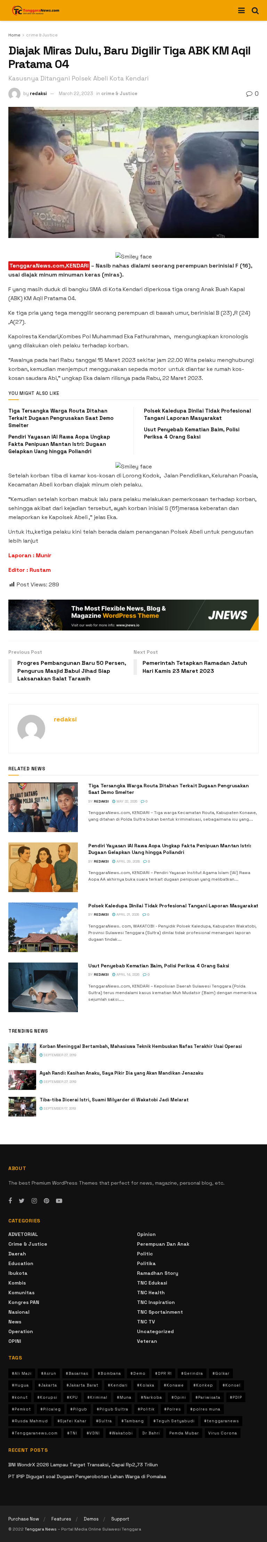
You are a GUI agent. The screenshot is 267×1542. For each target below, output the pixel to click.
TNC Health (151, 1292)
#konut (20, 1397)
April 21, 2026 (127, 914)
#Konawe (174, 1385)
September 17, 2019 (59, 1108)
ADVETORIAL (23, 1234)
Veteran (147, 1341)
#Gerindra (192, 1373)
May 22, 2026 (126, 801)
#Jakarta (47, 1385)
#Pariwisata (207, 1397)
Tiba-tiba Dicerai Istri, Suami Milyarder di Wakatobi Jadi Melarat (114, 1100)
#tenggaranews (221, 1420)
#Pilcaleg (50, 1409)
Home (14, 35)
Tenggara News (41, 1529)
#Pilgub (78, 1409)
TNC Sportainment (160, 1312)
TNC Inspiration (156, 1302)
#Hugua (20, 1385)
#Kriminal (97, 1397)
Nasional (19, 1312)
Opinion (146, 1234)
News (14, 1322)
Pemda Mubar (184, 1433)
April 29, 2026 (127, 861)
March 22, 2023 (76, 93)
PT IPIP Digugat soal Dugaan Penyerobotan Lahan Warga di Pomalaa (87, 1476)
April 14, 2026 (127, 974)
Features (61, 1519)
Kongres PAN (23, 1302)
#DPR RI (163, 1373)
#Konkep (203, 1385)
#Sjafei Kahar (72, 1420)
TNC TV (146, 1322)
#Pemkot (21, 1409)
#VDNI (93, 1433)
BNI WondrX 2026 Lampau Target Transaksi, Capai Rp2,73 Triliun (83, 1464)
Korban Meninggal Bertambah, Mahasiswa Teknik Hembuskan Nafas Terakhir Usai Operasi (141, 1046)
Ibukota (17, 1273)
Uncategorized (155, 1331)
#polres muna (205, 1409)
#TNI (72, 1433)
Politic (145, 1254)
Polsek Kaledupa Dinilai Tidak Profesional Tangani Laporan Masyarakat (173, 906)
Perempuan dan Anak (163, 1244)
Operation (20, 1331)
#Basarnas (77, 1373)
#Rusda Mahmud (30, 1420)
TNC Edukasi (152, 1283)
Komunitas (21, 1292)
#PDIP (236, 1397)
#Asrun (48, 1373)
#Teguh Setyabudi (174, 1420)
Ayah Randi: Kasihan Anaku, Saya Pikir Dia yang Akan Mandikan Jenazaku (121, 1073)
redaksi (38, 93)
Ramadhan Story (157, 1273)
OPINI (14, 1341)
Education (20, 1263)
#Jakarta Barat (82, 1385)
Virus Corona (222, 1433)
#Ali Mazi (22, 1373)
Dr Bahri (151, 1433)
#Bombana (109, 1373)
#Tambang (132, 1420)
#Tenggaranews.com (35, 1433)
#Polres (172, 1409)
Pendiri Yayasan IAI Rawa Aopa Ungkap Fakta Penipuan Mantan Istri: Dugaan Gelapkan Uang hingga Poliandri (59, 444)
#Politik (146, 1409)
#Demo (138, 1373)
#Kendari (118, 1385)
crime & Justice (42, 35)
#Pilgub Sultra (112, 1409)
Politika (146, 1263)
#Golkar (220, 1373)
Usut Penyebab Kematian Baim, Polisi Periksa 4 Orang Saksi (158, 966)
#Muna (124, 1397)
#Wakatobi (121, 1433)
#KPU (72, 1397)
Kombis (17, 1283)
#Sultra (104, 1420)
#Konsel (231, 1385)
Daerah (17, 1254)
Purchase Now (23, 1519)
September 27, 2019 (59, 1055)
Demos (91, 1519)
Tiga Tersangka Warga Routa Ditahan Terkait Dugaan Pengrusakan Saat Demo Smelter (61, 418)
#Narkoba (151, 1397)
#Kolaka (145, 1385)
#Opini (178, 1397)
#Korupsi (47, 1397)
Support (120, 1519)
